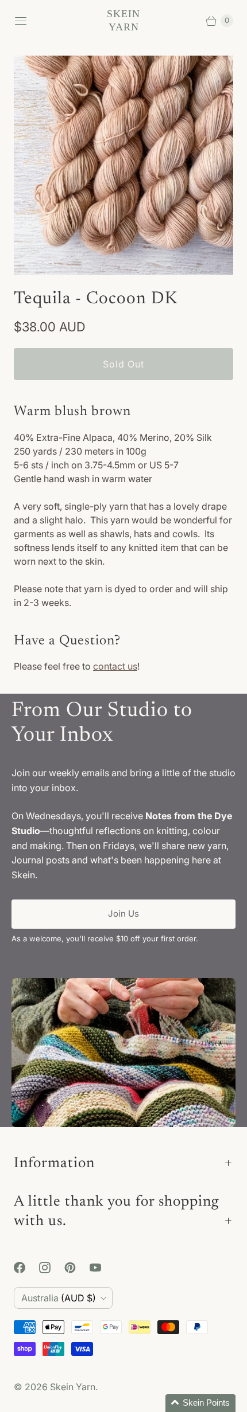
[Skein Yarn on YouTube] (102, 1267)
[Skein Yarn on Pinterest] (77, 1267)
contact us (115, 666)
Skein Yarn (72, 1387)
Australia (58, 1298)
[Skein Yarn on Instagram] (51, 1267)
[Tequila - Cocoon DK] (123, 165)
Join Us (123, 913)
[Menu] (20, 20)
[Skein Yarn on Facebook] (26, 1267)
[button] (200, 1403)
